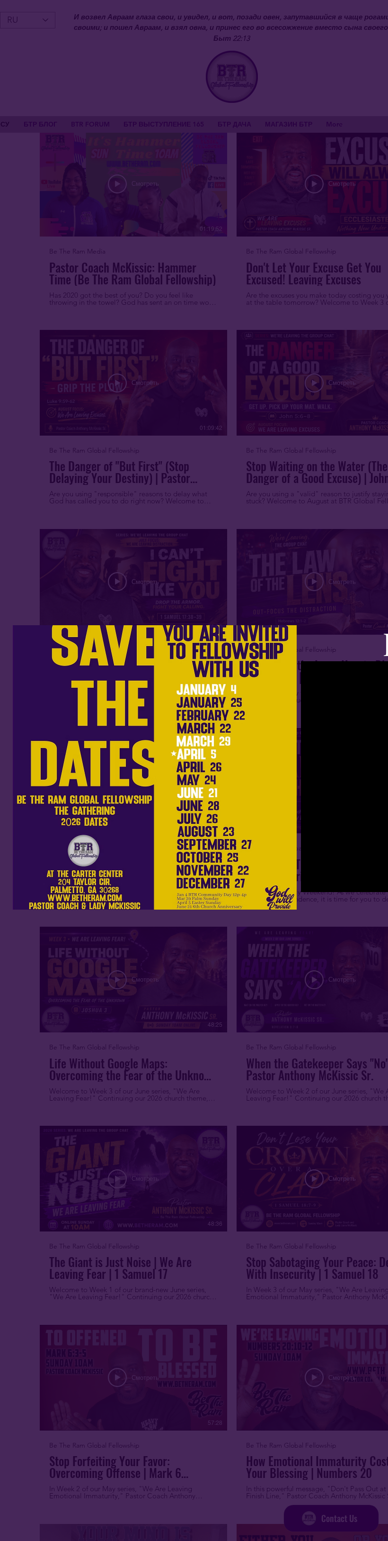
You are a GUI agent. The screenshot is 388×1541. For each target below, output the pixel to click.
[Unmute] (329, 879)
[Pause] (313, 879)
